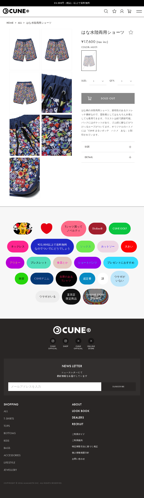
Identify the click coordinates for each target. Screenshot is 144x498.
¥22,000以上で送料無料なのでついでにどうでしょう (52, 246)
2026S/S (22, 228)
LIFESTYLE (9, 462)
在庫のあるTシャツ (66, 278)
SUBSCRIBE (118, 386)
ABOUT (77, 404)
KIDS (6, 440)
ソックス (85, 246)
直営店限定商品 (71, 296)
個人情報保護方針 (80, 453)
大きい (129, 246)
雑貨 (21, 278)
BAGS (7, 448)
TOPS (7, 426)
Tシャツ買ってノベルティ (73, 228)
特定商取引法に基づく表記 (85, 446)
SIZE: (84, 80)
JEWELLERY (10, 470)
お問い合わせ (78, 459)
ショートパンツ (87, 262)
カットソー (108, 246)
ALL (20, 22)
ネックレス (18, 246)
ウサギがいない (119, 278)
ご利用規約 (77, 440)
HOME (10, 22)
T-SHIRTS (9, 418)
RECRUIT (77, 424)
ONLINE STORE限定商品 (96, 296)
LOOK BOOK (80, 411)
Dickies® (97, 228)
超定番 (87, 278)
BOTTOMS (10, 433)
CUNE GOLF (120, 228)
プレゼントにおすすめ (120, 262)
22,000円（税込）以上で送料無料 (72, 3)
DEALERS (78, 417)
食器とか (62, 262)
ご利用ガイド (78, 434)
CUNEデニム (41, 278)
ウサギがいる (47, 296)
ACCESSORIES (12, 455)
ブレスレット (39, 262)
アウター (15, 262)
